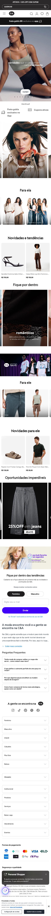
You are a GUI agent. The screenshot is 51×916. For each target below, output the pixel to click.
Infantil (6, 738)
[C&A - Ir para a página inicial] (11, 13)
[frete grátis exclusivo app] (25, 24)
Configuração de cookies (11, 912)
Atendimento (9, 824)
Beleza (6, 764)
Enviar (25, 610)
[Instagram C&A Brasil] (13, 710)
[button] (31, 13)
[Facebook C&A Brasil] (38, 710)
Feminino (16, 594)
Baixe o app (8, 815)
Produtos (7, 798)
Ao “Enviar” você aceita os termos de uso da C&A (25, 617)
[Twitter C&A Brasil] (31, 710)
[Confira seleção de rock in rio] (25, 375)
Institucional (8, 789)
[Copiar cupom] (45, 6)
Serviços (7, 806)
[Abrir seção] (30, 720)
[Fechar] (49, 906)
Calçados (7, 747)
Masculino (35, 594)
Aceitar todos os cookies (34, 912)
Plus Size (7, 755)
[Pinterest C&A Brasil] (25, 710)
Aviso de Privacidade (16, 907)
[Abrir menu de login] (36, 13)
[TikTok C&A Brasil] (19, 710)
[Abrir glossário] (29, 777)
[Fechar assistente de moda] (46, 874)
